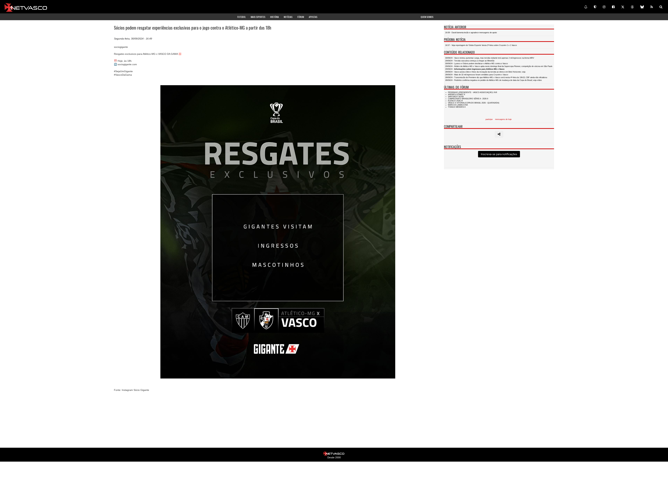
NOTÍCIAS (288, 17)
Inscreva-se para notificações (499, 154)
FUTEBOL (241, 17)
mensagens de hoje (503, 119)
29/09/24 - (474, 69)
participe (489, 119)
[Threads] (632, 6)
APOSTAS (313, 17)
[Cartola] (595, 6)
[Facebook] (613, 6)
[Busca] (661, 6)
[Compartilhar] (499, 134)
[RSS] (651, 6)
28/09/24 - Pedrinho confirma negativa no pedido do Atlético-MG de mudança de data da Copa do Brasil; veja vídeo (493, 80)
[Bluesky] (642, 6)
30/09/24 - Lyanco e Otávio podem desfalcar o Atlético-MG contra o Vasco (476, 63)
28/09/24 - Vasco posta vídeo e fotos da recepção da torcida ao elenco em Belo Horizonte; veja (485, 72)
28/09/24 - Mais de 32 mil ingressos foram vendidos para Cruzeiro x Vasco (476, 75)
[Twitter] (622, 6)
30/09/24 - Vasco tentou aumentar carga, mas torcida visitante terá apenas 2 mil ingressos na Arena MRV (489, 58)
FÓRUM (300, 17)
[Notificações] (585, 6)
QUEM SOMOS (427, 17)
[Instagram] (604, 6)
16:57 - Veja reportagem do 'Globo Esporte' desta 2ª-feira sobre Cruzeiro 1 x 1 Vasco (481, 45)
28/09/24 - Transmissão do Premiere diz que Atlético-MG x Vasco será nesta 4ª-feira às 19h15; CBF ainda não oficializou (496, 77)
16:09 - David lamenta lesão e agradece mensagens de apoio (471, 32)
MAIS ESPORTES (258, 17)
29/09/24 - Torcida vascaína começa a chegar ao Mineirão (469, 61)
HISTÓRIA (274, 17)
